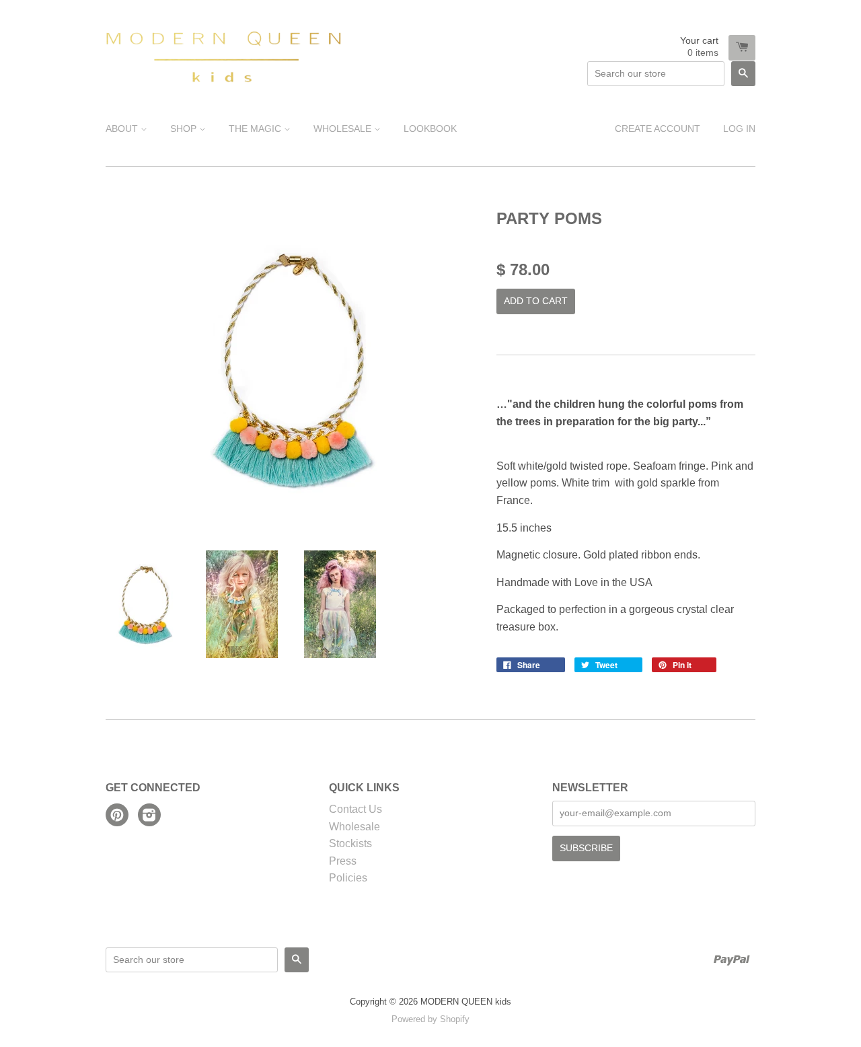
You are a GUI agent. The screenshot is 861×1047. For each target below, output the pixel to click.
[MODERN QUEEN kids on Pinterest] (117, 816)
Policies (348, 877)
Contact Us (355, 809)
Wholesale (343, 128)
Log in (739, 128)
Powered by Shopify (430, 1019)
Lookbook (430, 128)
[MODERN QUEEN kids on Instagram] (149, 816)
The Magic (256, 128)
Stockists (350, 843)
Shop (184, 128)
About (123, 128)
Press (343, 861)
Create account (657, 128)
